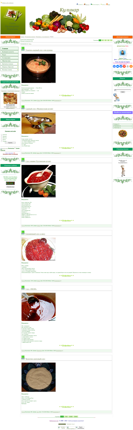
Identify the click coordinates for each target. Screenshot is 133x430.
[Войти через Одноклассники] (131, 66)
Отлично (5, 134)
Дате (30, 43)
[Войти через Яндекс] (124, 66)
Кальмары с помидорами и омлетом (10, 91)
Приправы (116, 125)
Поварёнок (39, 350)
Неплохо (5, 138)
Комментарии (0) (10, 108)
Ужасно (4, 141)
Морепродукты (13, 107)
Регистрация (95, 4)
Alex (38, 412)
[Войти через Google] (127, 66)
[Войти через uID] (114, 66)
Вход (103, 4)
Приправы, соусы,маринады (42, 36)
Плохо (4, 139)
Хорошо (5, 136)
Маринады (116, 127)
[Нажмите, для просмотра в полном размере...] (39, 82)
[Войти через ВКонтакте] (117, 66)
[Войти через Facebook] (120, 66)
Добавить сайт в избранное (7, 2)
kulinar (38, 100)
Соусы (23, 100)
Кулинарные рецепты (30, 36)
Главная (80, 4)
